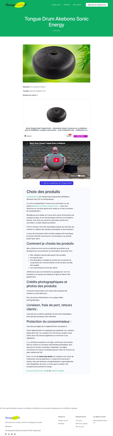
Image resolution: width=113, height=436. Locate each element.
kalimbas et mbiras (40, 206)
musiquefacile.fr (32, 197)
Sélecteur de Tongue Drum (97, 5)
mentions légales (57, 371)
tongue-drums (53, 206)
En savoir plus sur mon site (37, 371)
